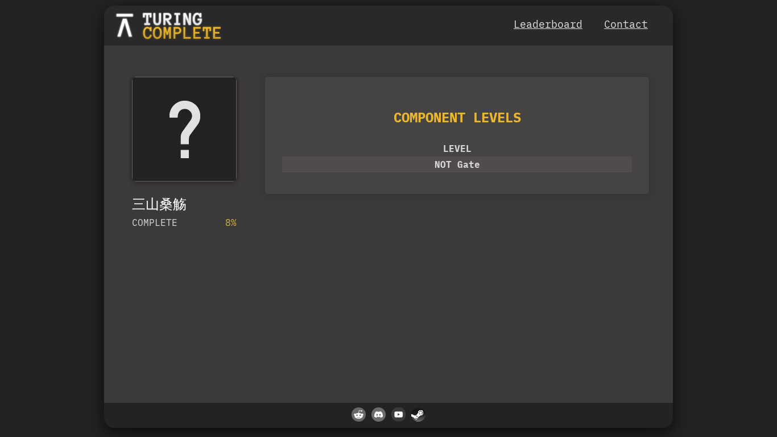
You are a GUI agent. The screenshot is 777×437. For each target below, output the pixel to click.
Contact (626, 24)
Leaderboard (548, 24)
